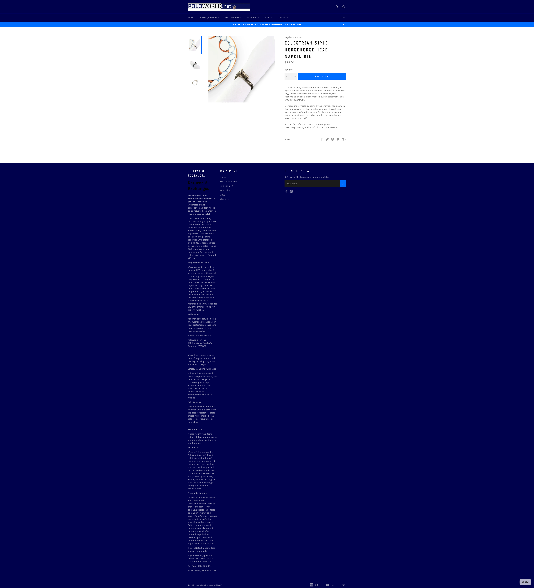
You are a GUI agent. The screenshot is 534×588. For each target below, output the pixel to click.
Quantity (288, 70)
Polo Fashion (232, 17)
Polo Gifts (253, 17)
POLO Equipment (209, 17)
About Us (283, 17)
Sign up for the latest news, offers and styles (307, 177)
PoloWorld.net (200, 585)
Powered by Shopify (214, 585)
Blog (268, 17)
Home (190, 17)
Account (343, 18)
